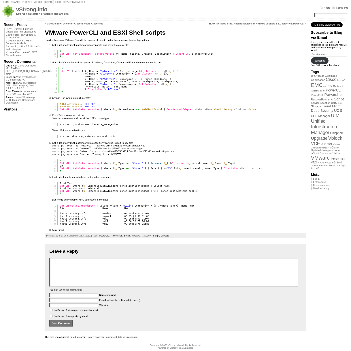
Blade (321, 76)
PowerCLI (104, 235)
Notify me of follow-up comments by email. (76, 310)
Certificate (331, 75)
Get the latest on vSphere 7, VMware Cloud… (21, 36)
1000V (314, 76)
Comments (342, 7)
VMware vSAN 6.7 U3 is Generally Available (19, 42)
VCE (315, 143)
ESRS (332, 85)
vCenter (326, 144)
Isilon (322, 90)
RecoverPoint (319, 99)
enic (325, 86)
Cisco (331, 79)
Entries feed (319, 182)
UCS (338, 110)
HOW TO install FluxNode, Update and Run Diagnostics (21, 30)
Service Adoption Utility (324, 103)
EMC (317, 85)
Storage (316, 106)
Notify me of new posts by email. (71, 316)
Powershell (116, 235)
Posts (327, 7)
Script (127, 235)
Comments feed (321, 185)
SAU (330, 99)
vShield (337, 162)
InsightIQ (315, 91)
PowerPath (317, 95)
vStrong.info (31, 9)
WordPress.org (321, 188)
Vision (336, 153)
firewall (340, 86)
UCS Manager (320, 116)
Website (103, 305)
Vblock (335, 138)
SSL (340, 103)
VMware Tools (338, 159)
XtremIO (315, 168)
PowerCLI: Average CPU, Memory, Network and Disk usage (20, 100)
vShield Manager (337, 165)
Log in (316, 179)
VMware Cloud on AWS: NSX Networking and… (21, 53)
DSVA (341, 79)
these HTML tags (72, 289)
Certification (318, 80)
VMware (135, 235)
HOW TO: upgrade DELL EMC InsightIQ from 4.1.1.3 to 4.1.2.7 (21, 85)
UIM (335, 115)
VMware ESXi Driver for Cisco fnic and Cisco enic (75, 23)
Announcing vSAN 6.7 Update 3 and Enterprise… (22, 48)
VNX (314, 162)
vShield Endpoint (319, 165)
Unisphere (337, 133)
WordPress (175, 348)
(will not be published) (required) (119, 300)
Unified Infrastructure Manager (325, 126)
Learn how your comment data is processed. (113, 337)
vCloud (336, 150)
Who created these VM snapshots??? (21, 78)
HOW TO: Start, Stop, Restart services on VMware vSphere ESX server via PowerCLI (256, 23)
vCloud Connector (321, 153)
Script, (157, 235)
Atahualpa (188, 348)
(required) (107, 295)
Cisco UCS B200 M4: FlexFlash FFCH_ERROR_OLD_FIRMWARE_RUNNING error (30, 69)
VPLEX (328, 163)
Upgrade (319, 138)
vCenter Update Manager (325, 149)
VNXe (321, 162)
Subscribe (319, 60)
